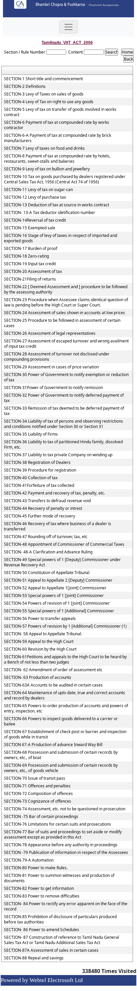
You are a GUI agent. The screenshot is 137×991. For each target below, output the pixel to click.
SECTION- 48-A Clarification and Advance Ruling (48, 552)
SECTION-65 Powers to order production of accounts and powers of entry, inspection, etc (66, 708)
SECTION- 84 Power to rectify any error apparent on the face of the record (65, 906)
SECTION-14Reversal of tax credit (35, 220)
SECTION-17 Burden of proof (30, 248)
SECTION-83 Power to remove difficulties (41, 896)
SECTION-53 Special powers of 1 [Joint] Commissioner (54, 595)
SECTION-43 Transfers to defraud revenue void (47, 500)
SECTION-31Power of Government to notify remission (53, 387)
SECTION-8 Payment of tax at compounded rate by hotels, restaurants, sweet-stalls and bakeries (57, 158)
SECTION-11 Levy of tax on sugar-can (38, 189)
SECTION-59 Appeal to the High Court (38, 641)
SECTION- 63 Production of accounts (37, 677)
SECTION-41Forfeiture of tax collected (39, 485)
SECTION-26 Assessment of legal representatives (49, 333)
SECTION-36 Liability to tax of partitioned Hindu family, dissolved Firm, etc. (63, 444)
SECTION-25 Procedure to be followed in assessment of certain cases (62, 323)
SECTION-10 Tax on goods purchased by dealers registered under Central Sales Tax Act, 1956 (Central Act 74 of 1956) (64, 179)
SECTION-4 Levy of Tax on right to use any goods (48, 101)
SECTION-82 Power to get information (39, 888)
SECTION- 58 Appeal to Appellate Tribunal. (43, 634)
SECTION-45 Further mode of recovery (39, 516)
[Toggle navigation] (68, 27)
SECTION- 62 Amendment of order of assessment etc (53, 670)
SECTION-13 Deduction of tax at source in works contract (56, 205)
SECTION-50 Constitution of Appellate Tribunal (46, 572)
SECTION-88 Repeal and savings (34, 958)
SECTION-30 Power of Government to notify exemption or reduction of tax (66, 377)
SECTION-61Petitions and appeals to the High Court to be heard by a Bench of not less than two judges (65, 659)
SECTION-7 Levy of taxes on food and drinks (44, 148)
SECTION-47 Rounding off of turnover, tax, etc (45, 536)
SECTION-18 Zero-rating (26, 256)
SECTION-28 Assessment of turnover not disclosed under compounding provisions (56, 356)
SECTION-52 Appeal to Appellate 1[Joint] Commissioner (55, 588)
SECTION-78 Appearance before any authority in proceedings (60, 845)
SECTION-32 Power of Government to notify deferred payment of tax (64, 398)
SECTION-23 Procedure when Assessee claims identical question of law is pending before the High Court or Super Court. (66, 302)
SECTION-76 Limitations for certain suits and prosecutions (57, 824)
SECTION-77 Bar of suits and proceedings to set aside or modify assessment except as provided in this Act (63, 834)
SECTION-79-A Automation (29, 860)
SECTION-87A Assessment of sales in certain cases (51, 950)
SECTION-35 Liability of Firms (31, 434)
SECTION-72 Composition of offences (38, 793)
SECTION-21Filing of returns (30, 279)
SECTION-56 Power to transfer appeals (40, 618)
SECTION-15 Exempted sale (29, 228)
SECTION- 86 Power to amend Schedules (41, 929)
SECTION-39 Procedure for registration (40, 470)
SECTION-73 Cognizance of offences (37, 801)
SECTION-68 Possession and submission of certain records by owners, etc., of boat (61, 755)
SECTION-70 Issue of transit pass (34, 778)
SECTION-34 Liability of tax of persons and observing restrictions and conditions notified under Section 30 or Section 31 (63, 424)
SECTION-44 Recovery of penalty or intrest (43, 508)
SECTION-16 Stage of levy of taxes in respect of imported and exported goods (60, 238)
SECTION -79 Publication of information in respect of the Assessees (66, 852)
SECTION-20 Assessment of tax (33, 271)
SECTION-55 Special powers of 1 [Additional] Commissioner (59, 611)
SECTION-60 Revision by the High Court (40, 649)
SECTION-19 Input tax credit (30, 264)
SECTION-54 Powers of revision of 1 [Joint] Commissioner (57, 603)
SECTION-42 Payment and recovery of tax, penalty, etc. (54, 493)
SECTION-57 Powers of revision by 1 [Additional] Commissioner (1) (65, 626)
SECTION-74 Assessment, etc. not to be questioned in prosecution (64, 809)
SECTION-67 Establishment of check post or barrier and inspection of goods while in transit (65, 734)
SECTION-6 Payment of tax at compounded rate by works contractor (56, 125)
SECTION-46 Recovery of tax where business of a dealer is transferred (57, 526)
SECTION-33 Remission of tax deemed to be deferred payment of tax (64, 411)
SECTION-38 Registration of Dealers (37, 462)
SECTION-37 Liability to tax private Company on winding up (58, 455)
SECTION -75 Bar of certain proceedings (41, 816)
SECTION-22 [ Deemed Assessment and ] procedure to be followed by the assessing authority (65, 289)
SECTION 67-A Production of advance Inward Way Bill (53, 744)
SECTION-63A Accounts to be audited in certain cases (53, 685)
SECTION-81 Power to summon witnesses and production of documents (59, 878)
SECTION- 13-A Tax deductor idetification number (49, 212)
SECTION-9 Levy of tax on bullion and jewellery (47, 169)
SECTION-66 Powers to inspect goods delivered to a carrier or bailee (61, 721)
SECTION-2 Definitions (25, 86)
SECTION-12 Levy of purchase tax (35, 197)
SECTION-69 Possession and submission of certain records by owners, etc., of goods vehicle (61, 768)
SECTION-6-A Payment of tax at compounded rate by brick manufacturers (57, 138)
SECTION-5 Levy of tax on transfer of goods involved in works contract (60, 112)
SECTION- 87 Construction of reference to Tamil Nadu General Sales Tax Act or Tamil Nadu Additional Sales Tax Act (61, 940)
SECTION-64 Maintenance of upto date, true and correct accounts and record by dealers (64, 695)
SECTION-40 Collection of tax (31, 478)
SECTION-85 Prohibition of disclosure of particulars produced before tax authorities (60, 919)
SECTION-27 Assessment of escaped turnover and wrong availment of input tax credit (66, 343)
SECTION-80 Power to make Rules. (36, 868)
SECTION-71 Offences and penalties (37, 786)
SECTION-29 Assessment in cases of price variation (51, 367)
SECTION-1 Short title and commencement (43, 79)
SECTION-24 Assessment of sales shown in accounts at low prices (64, 312)
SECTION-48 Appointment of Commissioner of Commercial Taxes (64, 544)
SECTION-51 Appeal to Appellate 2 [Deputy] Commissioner (58, 580)
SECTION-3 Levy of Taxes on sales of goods (43, 94)
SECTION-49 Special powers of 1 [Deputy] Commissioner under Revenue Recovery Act (62, 562)
